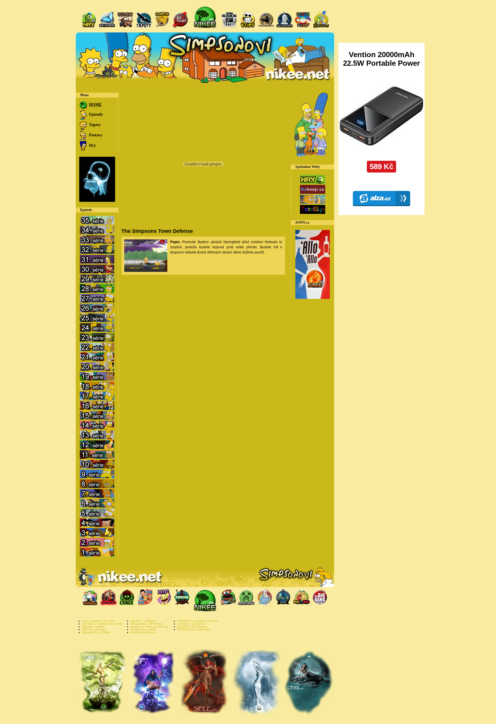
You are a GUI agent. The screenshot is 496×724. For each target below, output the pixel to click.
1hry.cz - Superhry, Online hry (98, 621)
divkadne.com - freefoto (144, 629)
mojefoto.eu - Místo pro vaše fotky (150, 626)
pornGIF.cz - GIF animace (191, 623)
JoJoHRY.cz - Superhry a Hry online (102, 623)
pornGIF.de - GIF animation (192, 626)
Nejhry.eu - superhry (93, 626)
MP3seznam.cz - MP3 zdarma (146, 623)
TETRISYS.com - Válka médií (194, 629)
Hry (92, 145)
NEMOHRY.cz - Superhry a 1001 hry (197, 621)
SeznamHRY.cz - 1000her (96, 632)
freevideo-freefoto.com (143, 632)
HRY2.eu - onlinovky (94, 629)
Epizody (95, 114)
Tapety (94, 125)
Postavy (95, 135)
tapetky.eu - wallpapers (143, 621)
